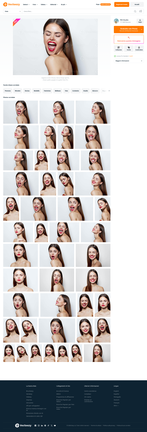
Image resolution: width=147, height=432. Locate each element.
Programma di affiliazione (65, 397)
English (116, 391)
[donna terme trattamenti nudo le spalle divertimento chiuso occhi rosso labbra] (64, 232)
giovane (95, 91)
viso (66, 91)
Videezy (28, 397)
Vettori (25, 4)
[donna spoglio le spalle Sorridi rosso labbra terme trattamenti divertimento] (9, 353)
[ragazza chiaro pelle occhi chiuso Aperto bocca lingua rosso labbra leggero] (102, 330)
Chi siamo (87, 397)
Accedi (137, 4)
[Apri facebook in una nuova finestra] (35, 425)
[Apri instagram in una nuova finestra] (39, 425)
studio (85, 91)
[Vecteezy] (11, 4)
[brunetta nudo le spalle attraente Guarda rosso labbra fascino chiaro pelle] (63, 353)
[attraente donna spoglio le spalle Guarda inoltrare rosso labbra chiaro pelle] (22, 353)
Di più (63, 4)
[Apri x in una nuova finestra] (51, 425)
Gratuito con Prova (129, 29)
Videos (43, 4)
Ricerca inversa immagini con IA (36, 409)
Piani (98, 4)
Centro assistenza (90, 391)
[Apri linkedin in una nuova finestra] (42, 425)
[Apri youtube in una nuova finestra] (55, 425)
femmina (47, 91)
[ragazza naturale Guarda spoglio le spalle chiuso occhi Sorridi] (41, 160)
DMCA (58, 394)
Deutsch (116, 400)
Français (116, 403)
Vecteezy (29, 394)
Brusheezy (29, 391)
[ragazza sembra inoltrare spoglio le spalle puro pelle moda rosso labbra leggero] (102, 305)
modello (37, 91)
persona (8, 91)
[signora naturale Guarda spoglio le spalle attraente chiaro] (20, 255)
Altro (115, 405)
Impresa (29, 400)
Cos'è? (131, 56)
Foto (34, 4)
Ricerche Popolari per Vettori (63, 400)
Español (116, 394)
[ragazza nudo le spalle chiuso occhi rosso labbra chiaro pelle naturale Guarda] (65, 184)
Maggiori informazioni (122, 61)
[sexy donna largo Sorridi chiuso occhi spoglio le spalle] (93, 280)
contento (75, 91)
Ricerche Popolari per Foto (65, 404)
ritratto (17, 91)
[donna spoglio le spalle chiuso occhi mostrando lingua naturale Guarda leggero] (41, 232)
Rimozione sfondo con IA (34, 413)
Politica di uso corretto (123, 425)
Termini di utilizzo (96, 425)
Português (117, 397)
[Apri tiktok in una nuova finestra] (48, 425)
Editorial (53, 4)
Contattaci (87, 394)
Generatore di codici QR (34, 416)
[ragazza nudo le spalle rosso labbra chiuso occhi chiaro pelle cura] (102, 209)
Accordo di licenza (62, 391)
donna (27, 91)
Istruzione (29, 403)
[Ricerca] (135, 11)
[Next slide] (107, 90)
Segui (140, 22)
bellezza (58, 91)
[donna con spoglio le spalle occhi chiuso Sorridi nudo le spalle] (97, 353)
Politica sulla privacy (109, 425)
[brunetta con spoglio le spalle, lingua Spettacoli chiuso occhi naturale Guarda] (92, 137)
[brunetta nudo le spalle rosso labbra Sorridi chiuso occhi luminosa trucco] (95, 232)
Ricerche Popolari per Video (63, 408)
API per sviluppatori (33, 406)
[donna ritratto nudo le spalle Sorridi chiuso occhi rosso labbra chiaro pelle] (92, 184)
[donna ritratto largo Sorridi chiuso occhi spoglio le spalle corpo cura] (93, 255)
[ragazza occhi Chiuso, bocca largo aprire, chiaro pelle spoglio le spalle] (20, 112)
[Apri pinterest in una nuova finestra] (45, 425)
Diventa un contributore (88, 400)
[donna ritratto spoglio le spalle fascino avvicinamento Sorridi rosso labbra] (85, 330)
